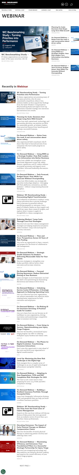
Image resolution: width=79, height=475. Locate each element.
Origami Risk (55, 33)
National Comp (19, 10)
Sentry (53, 45)
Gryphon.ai (20, 386)
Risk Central (72, 10)
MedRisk (19, 232)
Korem (19, 403)
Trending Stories (6, 10)
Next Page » (25, 466)
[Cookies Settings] (3, 471)
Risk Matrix (59, 10)
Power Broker (33, 10)
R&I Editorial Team (7, 61)
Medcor (19, 267)
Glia (18, 303)
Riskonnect (20, 369)
